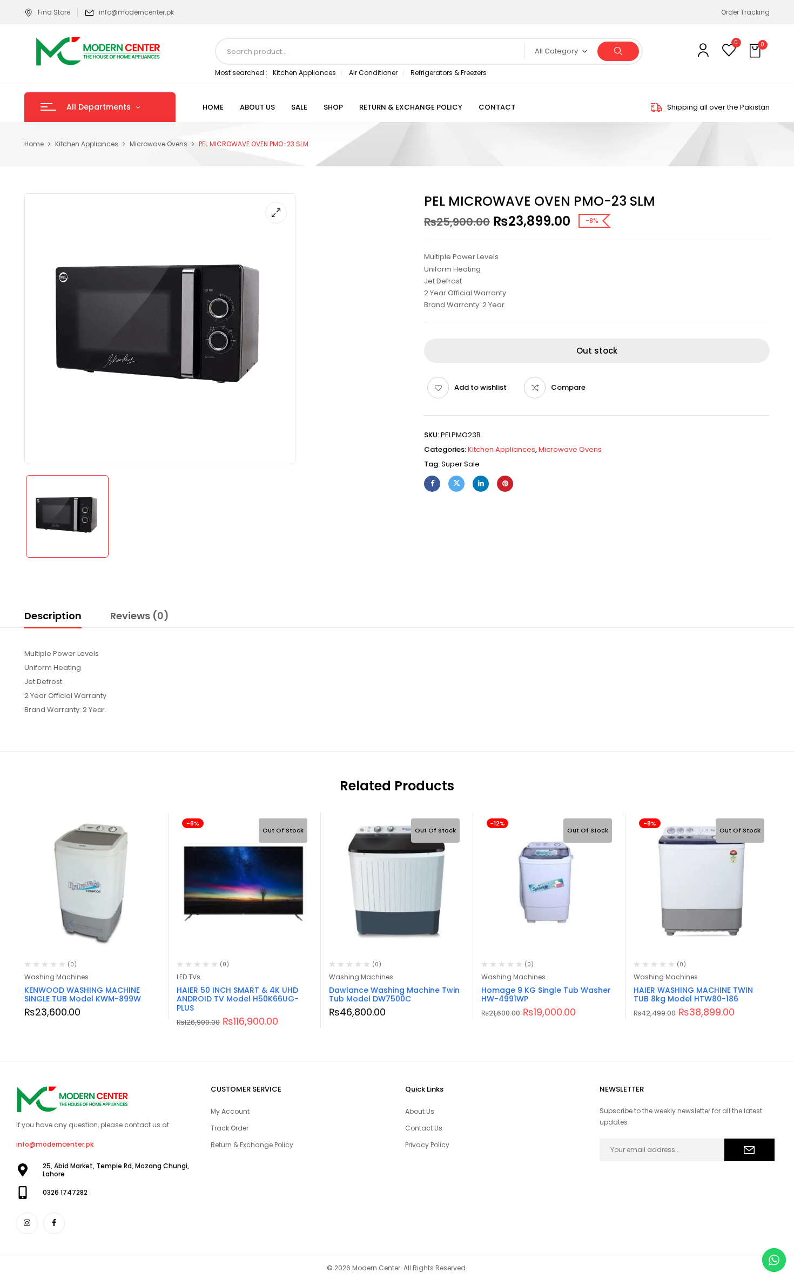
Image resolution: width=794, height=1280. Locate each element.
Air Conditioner (373, 72)
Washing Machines (56, 976)
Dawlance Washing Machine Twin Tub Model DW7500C (394, 995)
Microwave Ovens (158, 143)
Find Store (54, 12)
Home (34, 143)
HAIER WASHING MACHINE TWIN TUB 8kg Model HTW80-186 (693, 995)
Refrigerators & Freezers (449, 72)
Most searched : (241, 72)
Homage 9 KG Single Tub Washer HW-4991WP (546, 995)
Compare (568, 387)
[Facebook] (432, 484)
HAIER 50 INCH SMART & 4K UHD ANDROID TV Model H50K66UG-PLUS (238, 999)
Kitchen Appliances (304, 72)
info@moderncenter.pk (136, 12)
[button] (756, 51)
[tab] (53, 617)
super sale (460, 464)
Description (53, 615)
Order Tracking (745, 12)
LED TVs (188, 976)
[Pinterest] (505, 484)
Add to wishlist (480, 387)
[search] (618, 51)
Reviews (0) (139, 615)
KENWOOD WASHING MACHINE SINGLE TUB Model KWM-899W (82, 995)
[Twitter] (456, 484)
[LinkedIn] (481, 484)
